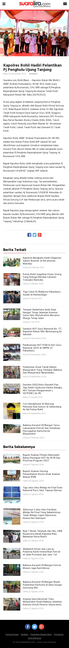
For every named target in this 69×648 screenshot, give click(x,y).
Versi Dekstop (34, 638)
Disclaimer (59, 634)
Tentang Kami (12, 634)
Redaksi (24, 634)
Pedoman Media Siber (41, 634)
